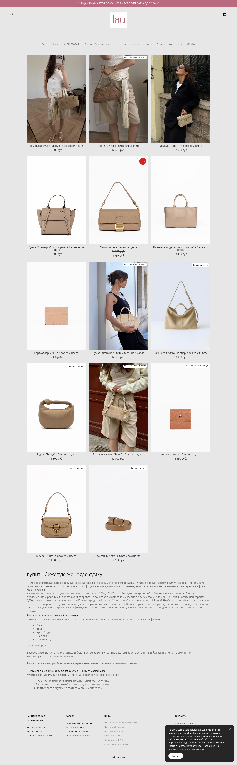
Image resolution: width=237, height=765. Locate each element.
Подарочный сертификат (169, 44)
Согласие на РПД (113, 740)
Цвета (56, 44)
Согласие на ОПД (113, 736)
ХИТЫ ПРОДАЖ (71, 44)
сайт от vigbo (118, 757)
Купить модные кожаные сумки (46, 593)
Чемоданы (136, 44)
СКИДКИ (191, 44)
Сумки (44, 44)
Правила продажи (113, 731)
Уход (149, 44)
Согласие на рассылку (116, 744)
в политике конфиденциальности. (193, 747)
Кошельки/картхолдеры (96, 44)
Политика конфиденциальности (121, 723)
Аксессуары (120, 44)
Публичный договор (114, 727)
